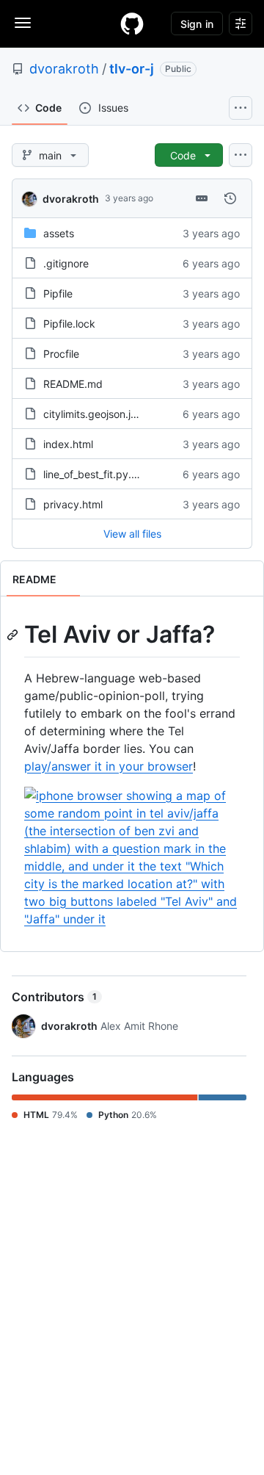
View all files (132, 533)
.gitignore (66, 263)
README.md (73, 384)
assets (58, 233)
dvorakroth (64, 68)
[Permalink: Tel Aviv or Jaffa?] (14, 634)
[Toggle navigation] (23, 23)
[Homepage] (132, 23)
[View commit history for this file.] (230, 198)
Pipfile (58, 293)
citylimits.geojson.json (95, 414)
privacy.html (73, 504)
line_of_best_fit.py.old (94, 474)
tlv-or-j (131, 68)
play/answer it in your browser (108, 766)
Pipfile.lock (69, 323)
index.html (68, 444)
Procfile (61, 353)
